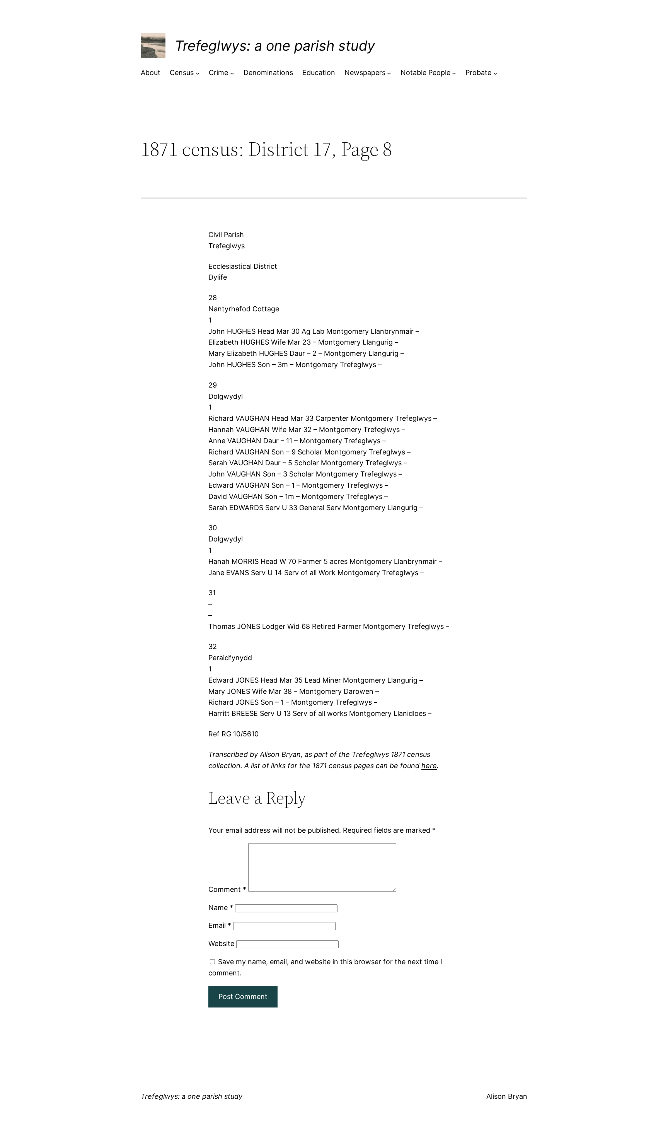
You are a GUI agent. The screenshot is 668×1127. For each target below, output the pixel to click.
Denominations (268, 72)
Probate (478, 72)
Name (220, 907)
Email (219, 925)
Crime (218, 72)
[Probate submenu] (495, 73)
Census (182, 72)
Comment (227, 889)
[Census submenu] (198, 73)
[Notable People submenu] (454, 73)
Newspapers (364, 72)
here (429, 766)
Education (318, 72)
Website (221, 943)
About (150, 72)
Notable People (425, 72)
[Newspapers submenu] (389, 73)
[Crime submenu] (232, 73)
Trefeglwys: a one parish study (275, 45)
